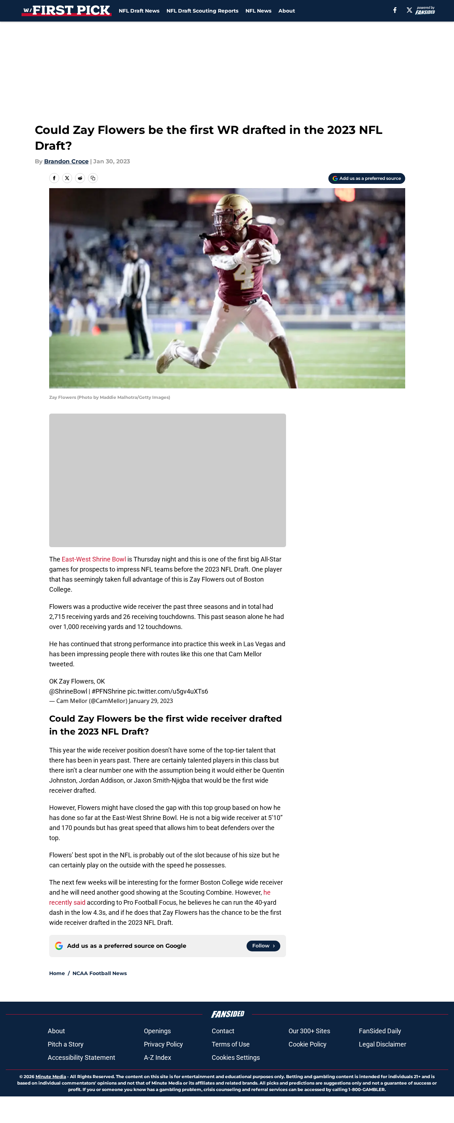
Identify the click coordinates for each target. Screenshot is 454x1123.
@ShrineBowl (68, 691)
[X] (409, 10)
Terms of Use (231, 1044)
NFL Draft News (139, 11)
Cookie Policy (308, 1044)
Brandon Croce (66, 161)
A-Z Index (157, 1057)
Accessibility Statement (81, 1057)
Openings (157, 1031)
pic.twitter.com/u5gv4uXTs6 (167, 691)
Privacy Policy (163, 1044)
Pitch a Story (66, 1044)
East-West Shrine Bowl (94, 559)
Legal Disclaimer (382, 1044)
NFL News (258, 11)
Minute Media (51, 1076)
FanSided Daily (380, 1031)
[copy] (93, 178)
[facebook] (395, 10)
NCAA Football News (99, 973)
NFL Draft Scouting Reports (202, 11)
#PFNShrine (109, 691)
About (287, 11)
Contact (223, 1031)
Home (57, 973)
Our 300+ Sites (309, 1031)
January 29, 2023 (151, 701)
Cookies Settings (236, 1057)
